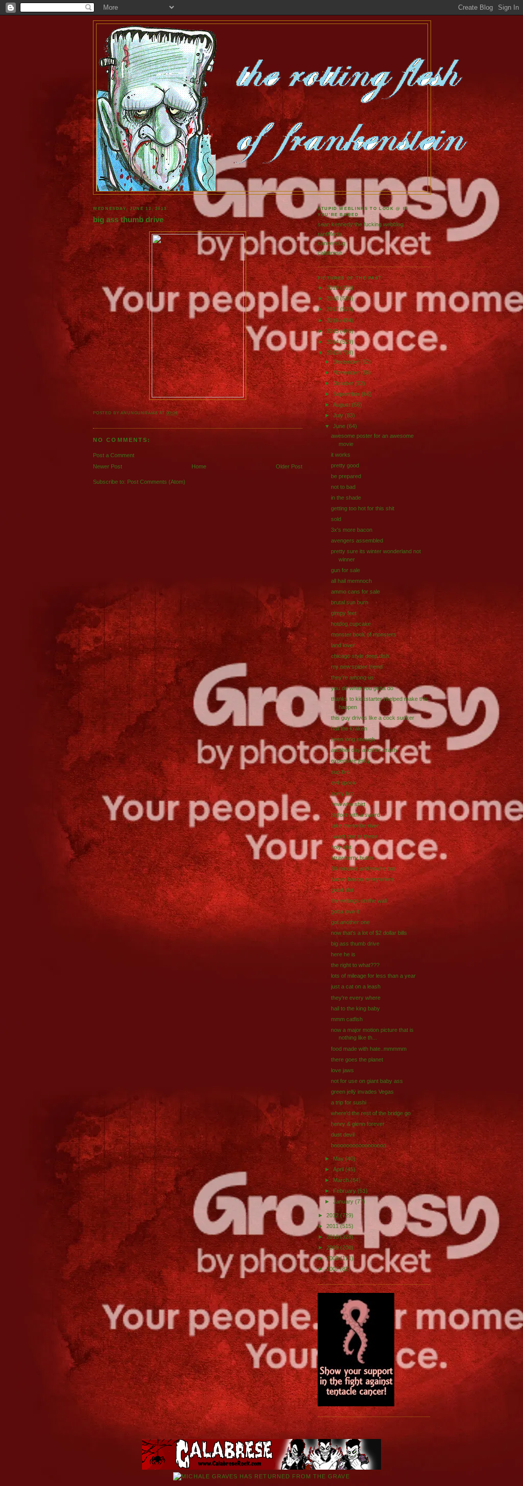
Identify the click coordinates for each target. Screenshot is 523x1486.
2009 (333, 1247)
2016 (333, 320)
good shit (342, 890)
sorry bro (342, 793)
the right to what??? (355, 965)
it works (340, 455)
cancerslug (331, 243)
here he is (343, 954)
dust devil (342, 1134)
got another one (350, 922)
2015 (333, 331)
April (339, 1169)
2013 (333, 352)
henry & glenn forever (358, 1124)
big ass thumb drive (128, 220)
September (347, 394)
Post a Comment (113, 455)
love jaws (342, 1070)
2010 (333, 1237)
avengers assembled (357, 540)
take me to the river (355, 825)
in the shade (346, 497)
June (340, 426)
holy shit (341, 847)
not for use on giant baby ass (367, 1081)
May (339, 1158)
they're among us (352, 677)
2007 (333, 1269)
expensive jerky (350, 761)
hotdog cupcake (351, 624)
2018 (333, 298)
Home (199, 466)
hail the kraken (349, 728)
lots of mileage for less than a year (373, 976)
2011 (333, 1226)
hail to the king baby (355, 1008)
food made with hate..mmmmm (369, 1049)
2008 (333, 1258)
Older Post (289, 466)
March (341, 1180)
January (344, 1201)
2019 (333, 288)
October (344, 383)
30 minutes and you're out (363, 868)
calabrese (330, 253)
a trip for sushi (348, 1102)
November (347, 372)
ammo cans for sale (355, 591)
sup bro (340, 772)
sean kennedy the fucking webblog (360, 224)
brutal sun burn (349, 602)
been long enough (353, 739)
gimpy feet (343, 613)
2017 (333, 309)
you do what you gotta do (362, 688)
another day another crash (364, 750)
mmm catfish (347, 1019)
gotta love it (345, 911)
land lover (343, 645)
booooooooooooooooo (358, 1145)
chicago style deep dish (360, 656)
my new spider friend (357, 667)
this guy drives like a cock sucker (372, 718)
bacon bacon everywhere (362, 879)
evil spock (343, 783)
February (345, 1191)
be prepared (346, 476)
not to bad (343, 487)
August (342, 405)
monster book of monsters (363, 634)
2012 (333, 1215)
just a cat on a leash (356, 986)
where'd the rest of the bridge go (371, 1113)
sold (336, 519)
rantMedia (330, 234)
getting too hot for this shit (362, 508)
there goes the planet (357, 1059)
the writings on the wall (359, 901)
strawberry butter (352, 858)
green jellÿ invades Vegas (362, 1092)
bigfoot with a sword (355, 815)
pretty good (345, 465)
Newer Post (107, 466)
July (339, 415)
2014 (333, 342)
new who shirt (348, 804)
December (347, 362)
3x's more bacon (351, 530)
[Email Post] (180, 413)
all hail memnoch (351, 581)
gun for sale (345, 570)
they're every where (356, 998)
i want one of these (354, 836)
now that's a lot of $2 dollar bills (369, 933)
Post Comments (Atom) (156, 482)
